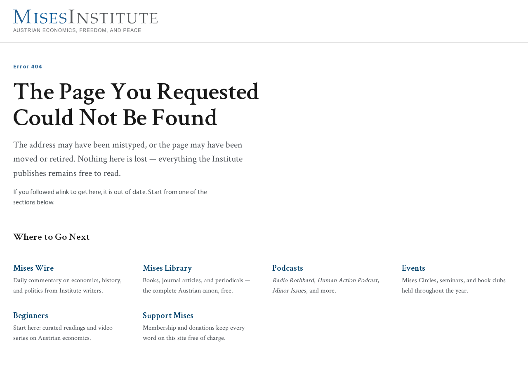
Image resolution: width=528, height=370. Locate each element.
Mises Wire (33, 267)
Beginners (30, 314)
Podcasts (287, 267)
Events (413, 267)
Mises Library (167, 267)
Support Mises (168, 314)
